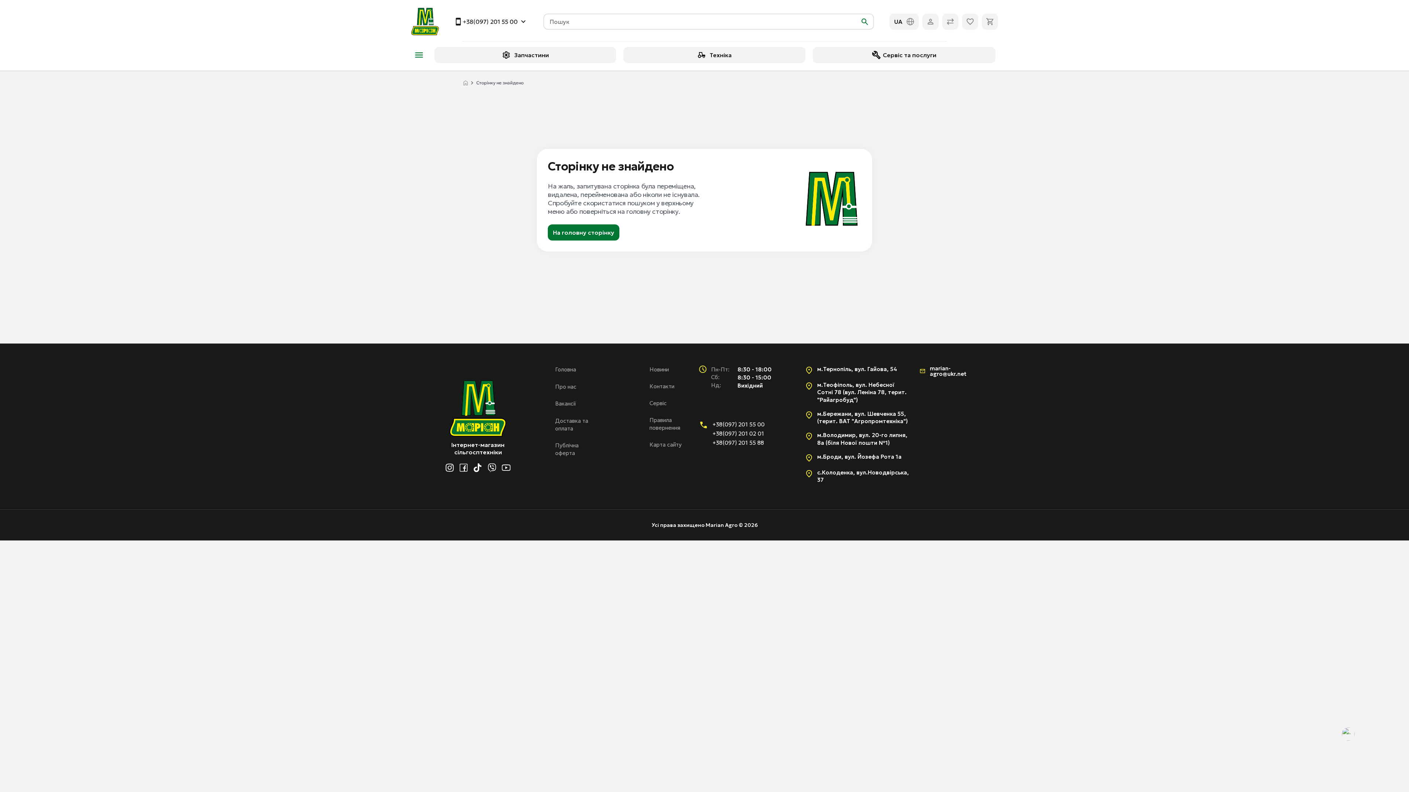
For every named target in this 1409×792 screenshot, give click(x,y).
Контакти (661, 386)
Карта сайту (665, 444)
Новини (659, 369)
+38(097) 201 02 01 (738, 433)
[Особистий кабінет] (930, 22)
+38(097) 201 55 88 (738, 442)
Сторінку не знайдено (500, 82)
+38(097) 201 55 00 (490, 21)
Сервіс (658, 403)
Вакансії (565, 403)
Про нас (565, 386)
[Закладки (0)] (970, 22)
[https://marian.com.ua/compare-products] (950, 22)
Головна (565, 369)
